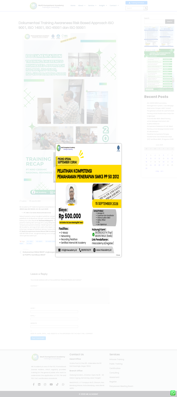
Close (118, 255)
